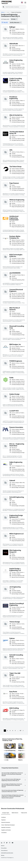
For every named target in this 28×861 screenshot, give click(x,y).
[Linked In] (1, 842)
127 (20, 730)
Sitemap (2, 855)
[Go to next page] (23, 731)
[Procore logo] (7, 1)
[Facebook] (4, 842)
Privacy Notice (4, 848)
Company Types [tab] (5, 812)
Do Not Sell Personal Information (7, 852)
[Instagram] (9, 842)
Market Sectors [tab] (15, 812)
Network (5, 3)
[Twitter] (6, 842)
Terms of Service (4, 850)
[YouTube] (12, 842)
